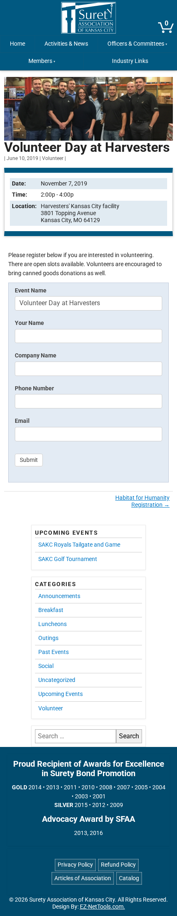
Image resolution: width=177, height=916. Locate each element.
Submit (29, 460)
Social (46, 666)
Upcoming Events (60, 694)
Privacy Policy (75, 864)
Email (22, 420)
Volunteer (52, 158)
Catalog (129, 878)
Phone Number (34, 388)
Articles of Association (82, 878)
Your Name (29, 323)
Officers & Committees (135, 43)
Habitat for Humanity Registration (142, 501)
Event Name (31, 290)
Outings (48, 638)
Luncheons (52, 624)
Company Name (35, 355)
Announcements (59, 596)
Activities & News (66, 43)
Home (17, 43)
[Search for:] (75, 736)
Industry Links (130, 61)
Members (40, 61)
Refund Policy (118, 864)
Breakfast (50, 610)
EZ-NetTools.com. (102, 906)
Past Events (53, 652)
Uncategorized (56, 680)
